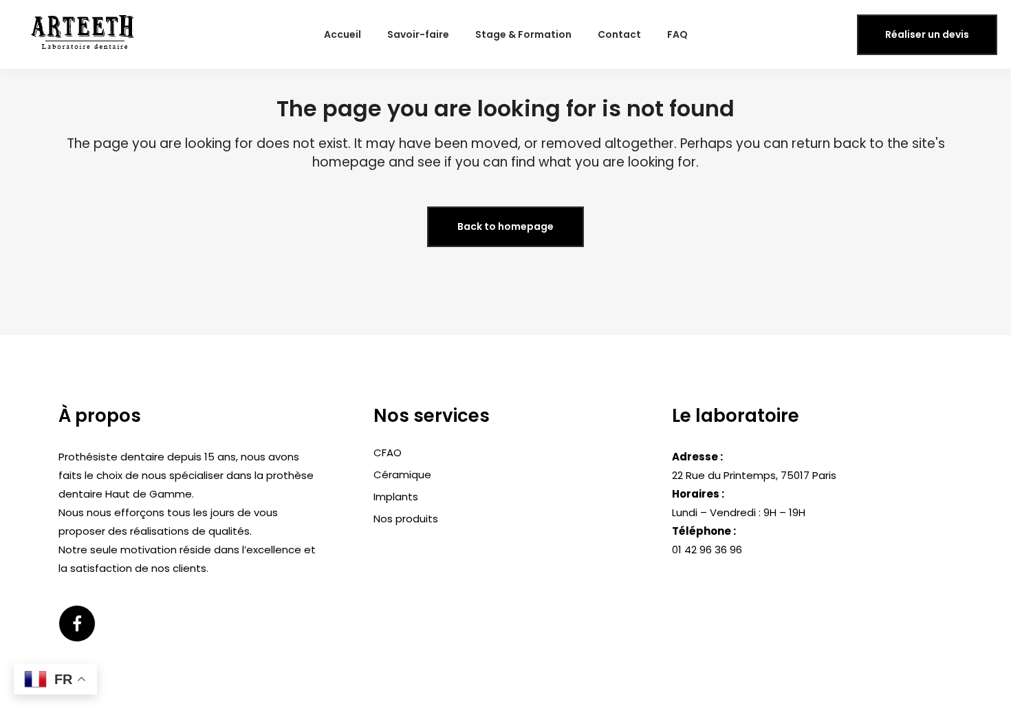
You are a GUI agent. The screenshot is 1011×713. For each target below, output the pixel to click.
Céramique (402, 474)
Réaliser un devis (927, 34)
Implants (395, 496)
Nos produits (405, 518)
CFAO (387, 452)
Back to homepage (505, 226)
